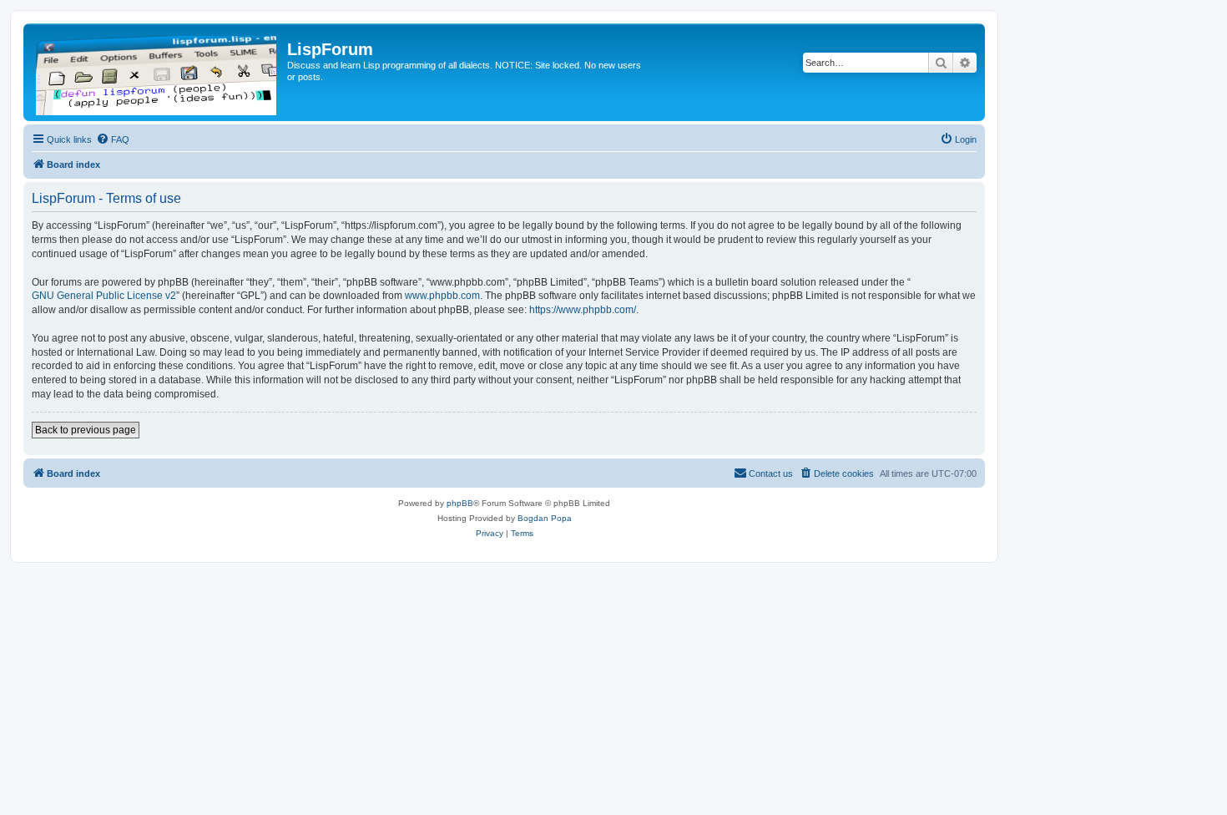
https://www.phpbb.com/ (582, 310)
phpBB (460, 503)
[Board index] (157, 72)
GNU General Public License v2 (104, 295)
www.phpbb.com (442, 295)
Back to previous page (85, 430)
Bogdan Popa (545, 518)
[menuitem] (112, 139)
